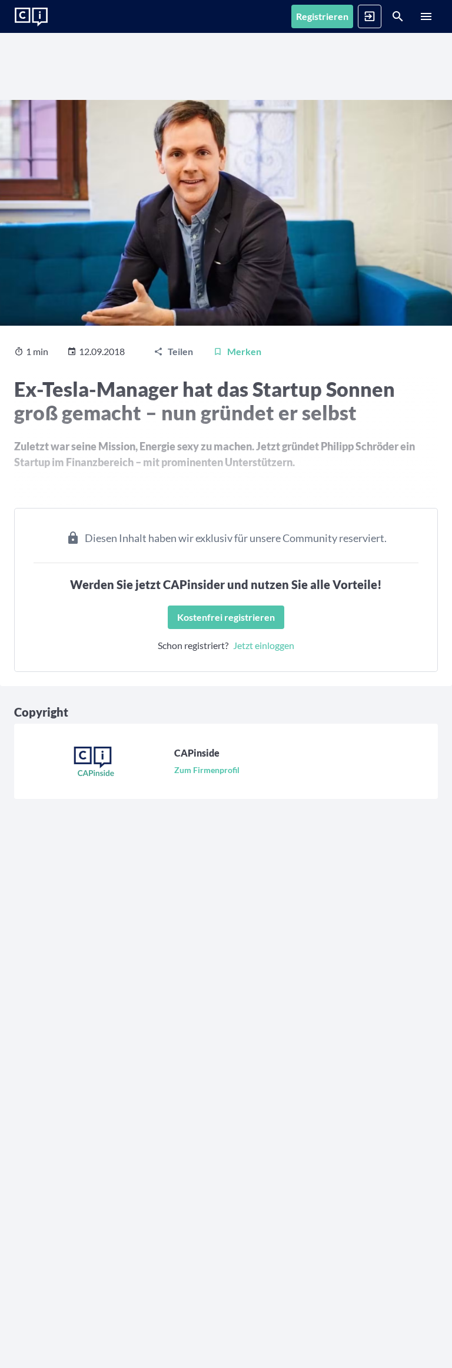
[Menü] (426, 16)
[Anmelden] (369, 16)
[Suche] (398, 16)
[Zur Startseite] (31, 17)
